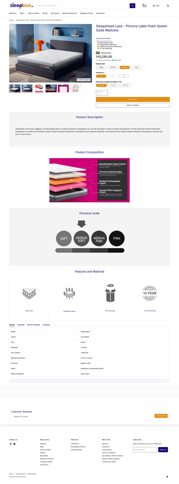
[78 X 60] (125, 87)
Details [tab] (12, 325)
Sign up (163, 450)
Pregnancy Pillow (86, 13)
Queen (124, 67)
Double (113, 67)
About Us (105, 444)
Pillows (45, 13)
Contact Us (105, 447)
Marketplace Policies (78, 447)
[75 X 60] (113, 87)
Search (11, 474)
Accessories (100, 13)
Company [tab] (46, 325)
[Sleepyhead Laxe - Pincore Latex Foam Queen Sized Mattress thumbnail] (15, 88)
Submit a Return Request (111, 459)
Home (11, 20)
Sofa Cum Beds (33, 13)
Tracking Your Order (109, 462)
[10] (124, 78)
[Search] (132, 5)
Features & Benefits (103, 38)
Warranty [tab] (21, 325)
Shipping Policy (76, 450)
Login (157, 6)
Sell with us (75, 444)
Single (101, 67)
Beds (22, 13)
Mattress (12, 13)
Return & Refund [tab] (33, 325)
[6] (101, 78)
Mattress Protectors (69, 13)
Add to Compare (133, 105)
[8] (112, 78)
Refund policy (32, 474)
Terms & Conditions (109, 453)
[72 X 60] (101, 87)
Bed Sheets (55, 13)
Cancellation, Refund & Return (112, 456)
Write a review (161, 416)
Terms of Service (20, 474)
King (136, 67)
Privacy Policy (107, 450)
